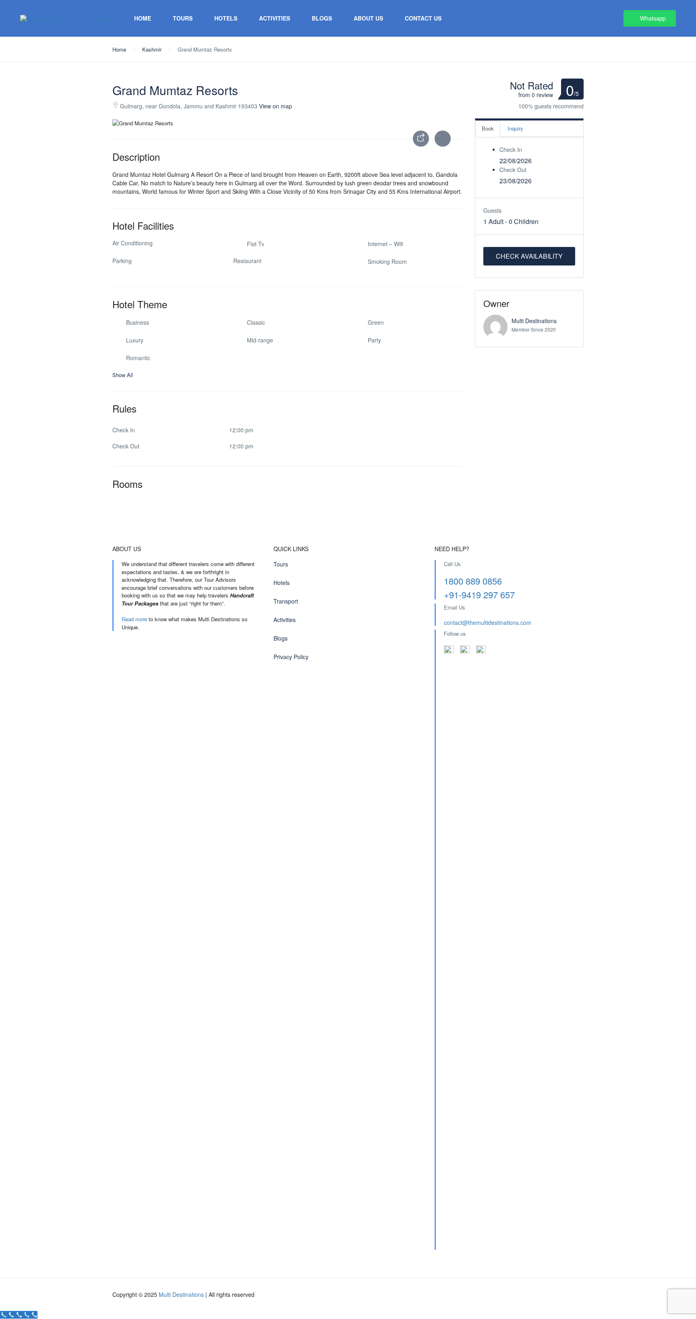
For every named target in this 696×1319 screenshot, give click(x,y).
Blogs (322, 18)
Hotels (225, 18)
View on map (275, 106)
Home (142, 18)
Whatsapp (653, 18)
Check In (510, 149)
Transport (285, 601)
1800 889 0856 (473, 580)
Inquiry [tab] (515, 128)
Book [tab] (488, 128)
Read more (134, 619)
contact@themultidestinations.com (487, 622)
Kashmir (152, 49)
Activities (274, 18)
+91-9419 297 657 (479, 594)
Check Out (512, 170)
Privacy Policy (291, 657)
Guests (492, 210)
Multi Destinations (534, 321)
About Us (368, 18)
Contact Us (423, 18)
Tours (183, 18)
